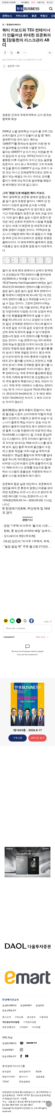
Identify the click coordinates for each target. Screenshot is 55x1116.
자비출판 (25, 2)
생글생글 (40, 1076)
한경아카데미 (8, 1076)
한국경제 (6, 1071)
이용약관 (43, 1017)
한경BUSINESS (14, 24)
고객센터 (23, 1027)
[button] (49, 2)
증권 (34, 15)
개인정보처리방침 (10, 1022)
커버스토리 (22, 15)
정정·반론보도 (9, 1027)
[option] (27, 862)
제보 (33, 2)
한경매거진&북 (9, 2)
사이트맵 (36, 1027)
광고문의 (31, 1017)
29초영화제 (24, 1081)
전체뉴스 (7, 15)
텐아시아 (23, 1076)
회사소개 (6, 1017)
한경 (9, 1005)
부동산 (44, 15)
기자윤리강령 (29, 1022)
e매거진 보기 (37, 737)
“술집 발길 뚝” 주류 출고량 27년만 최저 (29, 546)
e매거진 (40, 2)
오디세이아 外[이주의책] (19, 536)
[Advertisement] (27, 796)
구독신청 (17, 737)
